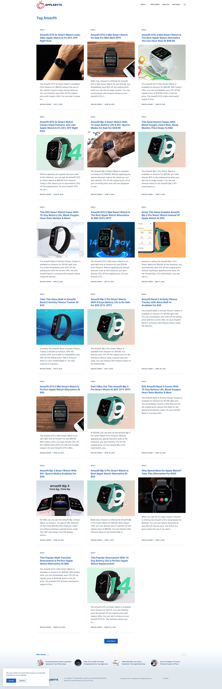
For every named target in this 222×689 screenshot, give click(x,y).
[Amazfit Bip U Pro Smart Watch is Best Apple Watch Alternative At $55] (111, 498)
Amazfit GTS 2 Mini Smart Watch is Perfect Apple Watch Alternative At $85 (60, 389)
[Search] (185, 4)
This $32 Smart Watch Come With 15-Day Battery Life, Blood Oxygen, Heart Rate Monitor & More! (59, 215)
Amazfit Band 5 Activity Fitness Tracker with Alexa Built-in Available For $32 (159, 302)
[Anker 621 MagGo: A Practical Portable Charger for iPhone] (154, 662)
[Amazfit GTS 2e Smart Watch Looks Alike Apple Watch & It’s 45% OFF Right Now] (60, 62)
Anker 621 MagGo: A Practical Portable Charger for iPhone (170, 663)
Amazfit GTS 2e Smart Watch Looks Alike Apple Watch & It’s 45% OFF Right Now (60, 37)
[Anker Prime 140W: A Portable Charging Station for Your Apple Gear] (78, 662)
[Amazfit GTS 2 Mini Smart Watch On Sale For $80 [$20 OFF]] (111, 59)
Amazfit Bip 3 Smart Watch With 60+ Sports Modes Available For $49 (58, 473)
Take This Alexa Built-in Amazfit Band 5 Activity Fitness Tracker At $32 (59, 302)
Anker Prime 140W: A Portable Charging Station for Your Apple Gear (96, 663)
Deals (143, 4)
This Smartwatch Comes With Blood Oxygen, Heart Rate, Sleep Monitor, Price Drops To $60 (160, 125)
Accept (11, 680)
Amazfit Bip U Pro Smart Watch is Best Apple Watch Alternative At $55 (109, 473)
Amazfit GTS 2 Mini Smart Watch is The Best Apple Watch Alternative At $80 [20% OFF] (110, 215)
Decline (22, 680)
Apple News (154, 4)
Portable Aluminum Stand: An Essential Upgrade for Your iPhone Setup (58, 663)
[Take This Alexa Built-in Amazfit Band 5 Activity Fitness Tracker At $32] (60, 327)
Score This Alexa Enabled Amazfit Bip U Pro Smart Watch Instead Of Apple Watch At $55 (161, 215)
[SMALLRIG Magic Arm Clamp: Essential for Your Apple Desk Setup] (116, 662)
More (166, 678)
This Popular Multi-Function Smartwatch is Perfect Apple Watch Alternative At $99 (56, 560)
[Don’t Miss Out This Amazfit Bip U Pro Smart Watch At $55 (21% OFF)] (111, 411)
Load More (111, 641)
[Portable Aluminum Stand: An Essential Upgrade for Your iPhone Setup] (39, 662)
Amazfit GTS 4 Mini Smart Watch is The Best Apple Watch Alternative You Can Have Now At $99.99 (161, 37)
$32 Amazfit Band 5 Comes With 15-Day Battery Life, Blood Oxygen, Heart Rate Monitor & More (161, 389)
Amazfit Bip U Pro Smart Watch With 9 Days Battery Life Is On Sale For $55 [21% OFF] (110, 302)
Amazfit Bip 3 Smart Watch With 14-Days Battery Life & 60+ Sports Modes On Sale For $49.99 (110, 125)
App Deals (176, 4)
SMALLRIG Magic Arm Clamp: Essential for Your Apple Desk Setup (133, 663)
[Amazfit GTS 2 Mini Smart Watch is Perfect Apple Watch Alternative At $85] (60, 414)
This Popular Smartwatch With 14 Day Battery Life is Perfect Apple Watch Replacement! (110, 560)
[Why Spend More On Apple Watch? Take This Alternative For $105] (162, 495)
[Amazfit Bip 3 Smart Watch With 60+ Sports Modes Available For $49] (60, 498)
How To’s (165, 4)
